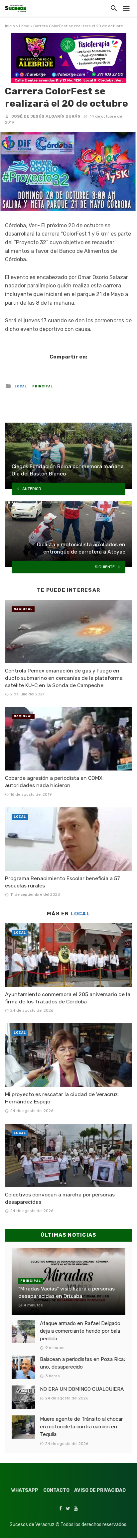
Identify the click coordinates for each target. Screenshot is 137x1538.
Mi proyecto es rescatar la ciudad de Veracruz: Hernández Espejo (62, 1098)
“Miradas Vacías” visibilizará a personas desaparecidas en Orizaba (66, 1292)
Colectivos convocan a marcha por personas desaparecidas (60, 1198)
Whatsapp (24, 1490)
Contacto (56, 1490)
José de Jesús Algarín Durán (45, 116)
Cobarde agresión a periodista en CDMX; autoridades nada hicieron (54, 781)
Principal (42, 386)
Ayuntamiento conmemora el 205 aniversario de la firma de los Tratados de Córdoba (67, 998)
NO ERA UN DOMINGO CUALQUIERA (82, 1389)
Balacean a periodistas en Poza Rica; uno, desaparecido (82, 1363)
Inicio (10, 26)
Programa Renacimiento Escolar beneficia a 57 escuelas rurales (62, 882)
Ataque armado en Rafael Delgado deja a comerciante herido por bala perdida (80, 1331)
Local (24, 26)
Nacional (23, 609)
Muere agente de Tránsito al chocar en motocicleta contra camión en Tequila (81, 1426)
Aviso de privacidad (100, 1490)
